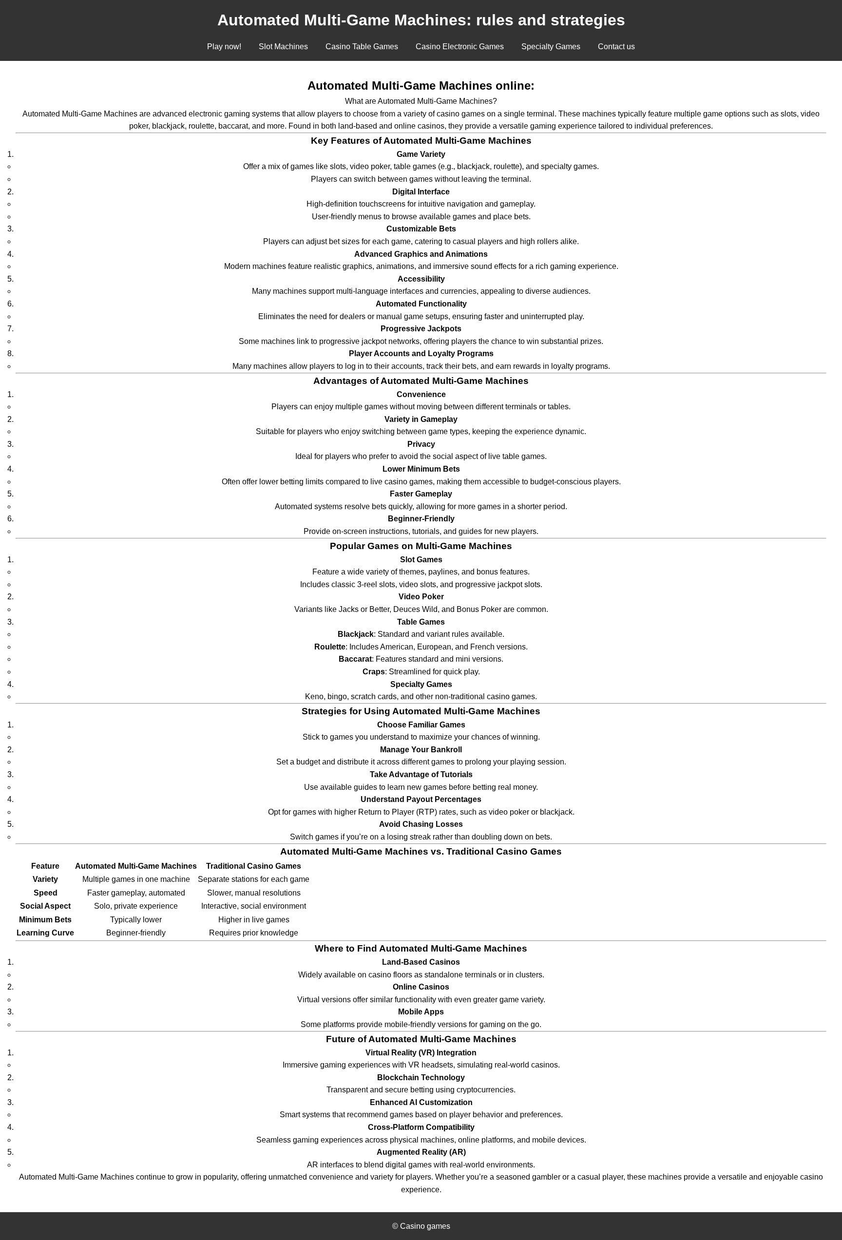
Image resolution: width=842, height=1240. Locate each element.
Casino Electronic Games (460, 46)
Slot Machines (283, 46)
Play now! (224, 46)
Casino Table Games (361, 46)
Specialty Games (550, 46)
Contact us (616, 46)
